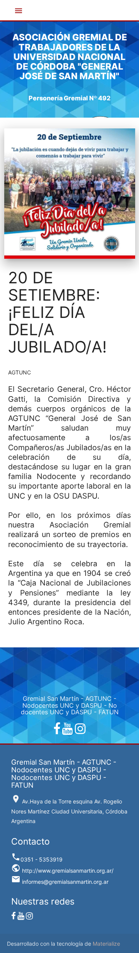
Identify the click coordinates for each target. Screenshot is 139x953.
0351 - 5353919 (37, 859)
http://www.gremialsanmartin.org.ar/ (62, 870)
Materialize (106, 943)
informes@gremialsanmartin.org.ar (59, 881)
